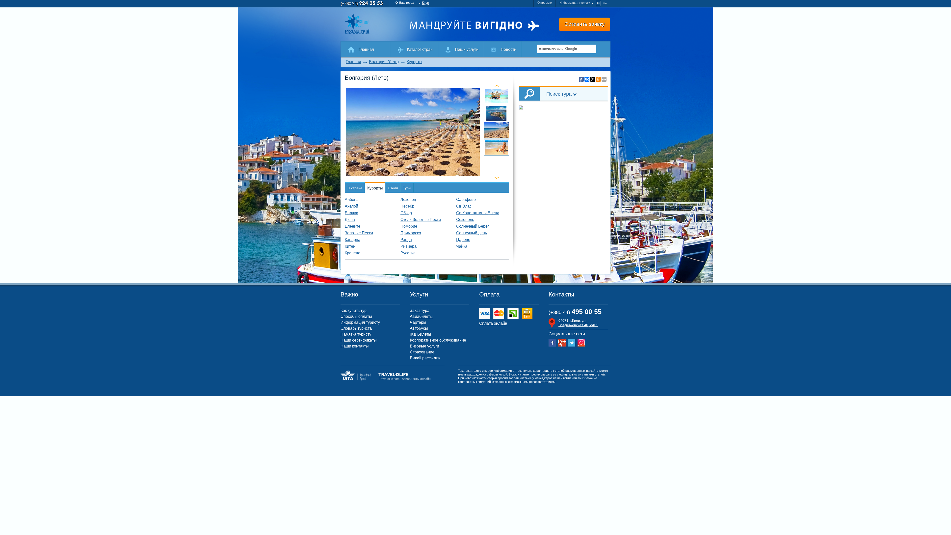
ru (598, 3)
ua (605, 3)
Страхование (422, 352)
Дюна (350, 219)
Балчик (351, 213)
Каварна (352, 240)
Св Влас (464, 206)
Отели (393, 188)
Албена (352, 199)
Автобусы (419, 328)
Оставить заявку (584, 24)
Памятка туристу (356, 334)
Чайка (461, 246)
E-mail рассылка (425, 358)
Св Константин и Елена (477, 213)
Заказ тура (419, 310)
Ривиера (408, 246)
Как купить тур (354, 310)
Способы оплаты (356, 316)
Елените (352, 226)
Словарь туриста (356, 328)
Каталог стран (420, 49)
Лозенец (408, 199)
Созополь (465, 219)
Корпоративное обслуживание (438, 340)
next (497, 178)
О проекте (544, 2)
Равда (406, 240)
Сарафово (466, 199)
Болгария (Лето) (384, 62)
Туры (407, 188)
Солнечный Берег (472, 226)
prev (497, 86)
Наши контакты (355, 346)
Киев (425, 2)
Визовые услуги (424, 346)
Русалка (408, 253)
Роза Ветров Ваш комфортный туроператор (373, 24)
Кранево (352, 253)
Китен (350, 246)
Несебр (407, 206)
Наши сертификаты (359, 340)
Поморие (408, 226)
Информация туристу (574, 2)
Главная (366, 49)
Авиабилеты (421, 316)
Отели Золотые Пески (420, 219)
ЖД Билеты (420, 334)
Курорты (414, 62)
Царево (463, 240)
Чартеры (418, 322)
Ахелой (351, 206)
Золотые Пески (359, 233)
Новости (508, 49)
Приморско (410, 233)
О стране (354, 188)
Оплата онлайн (493, 323)
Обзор (406, 213)
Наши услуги (466, 49)
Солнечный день (471, 233)
